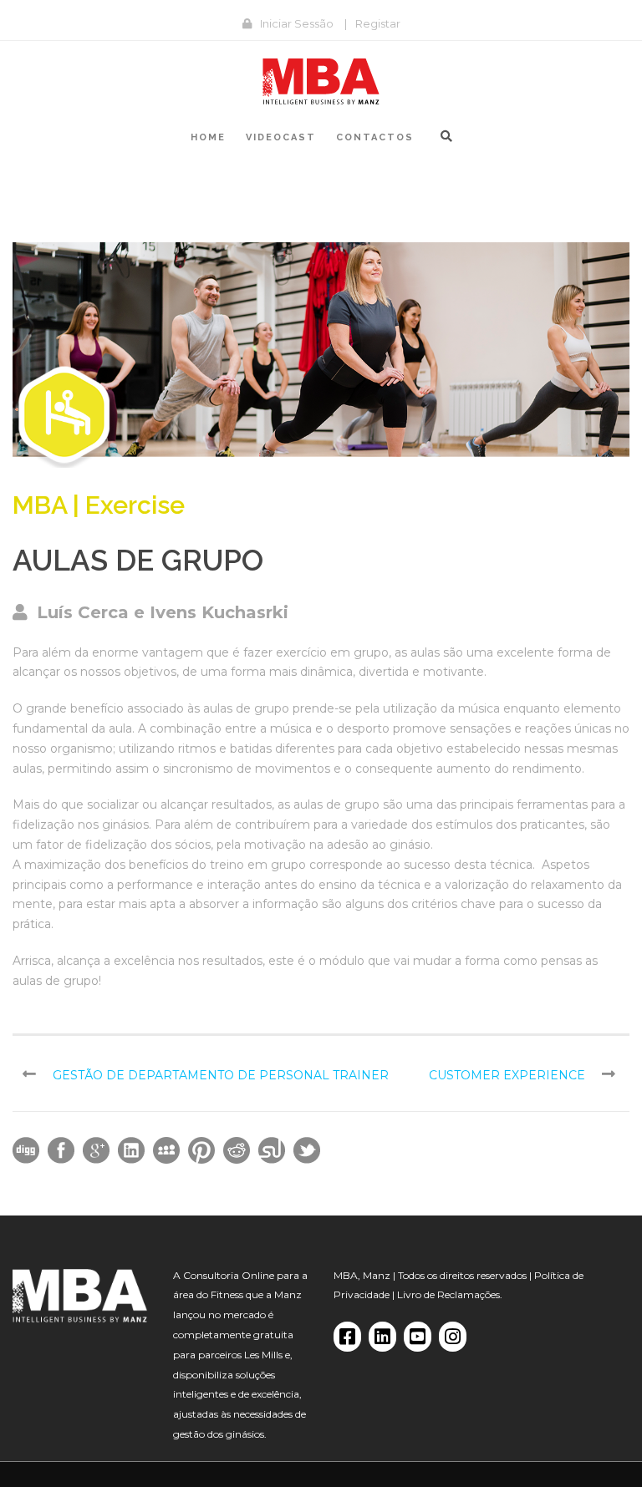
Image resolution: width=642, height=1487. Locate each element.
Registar (377, 23)
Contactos (375, 137)
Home (208, 137)
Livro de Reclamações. (449, 1294)
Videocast (281, 137)
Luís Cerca (83, 612)
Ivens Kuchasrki (219, 612)
